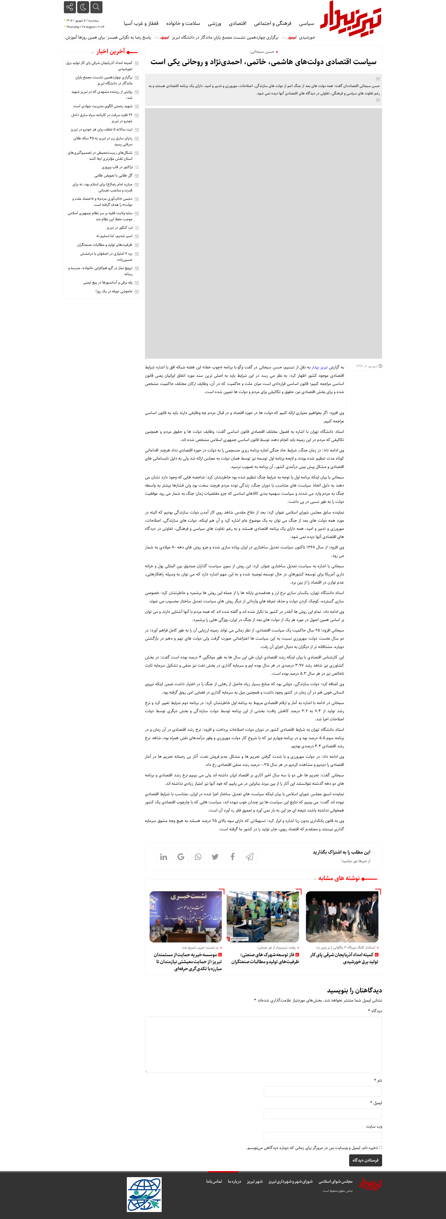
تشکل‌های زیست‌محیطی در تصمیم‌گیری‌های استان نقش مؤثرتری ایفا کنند (100, 156)
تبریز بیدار (319, 367)
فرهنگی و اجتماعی (272, 23)
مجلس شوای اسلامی (335, 1181)
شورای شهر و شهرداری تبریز (291, 1181)
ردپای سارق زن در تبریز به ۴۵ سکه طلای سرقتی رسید (102, 141)
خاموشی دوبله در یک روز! (113, 291)
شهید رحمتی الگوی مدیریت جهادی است (102, 106)
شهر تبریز (255, 1181)
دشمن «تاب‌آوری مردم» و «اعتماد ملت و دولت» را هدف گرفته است (102, 202)
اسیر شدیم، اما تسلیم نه (114, 236)
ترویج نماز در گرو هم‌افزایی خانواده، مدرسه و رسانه (100, 271)
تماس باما (214, 1181)
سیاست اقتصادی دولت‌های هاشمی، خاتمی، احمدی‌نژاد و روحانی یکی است (264, 62)
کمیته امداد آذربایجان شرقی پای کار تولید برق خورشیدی (344, 958)
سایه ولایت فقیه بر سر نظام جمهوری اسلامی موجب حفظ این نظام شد (100, 216)
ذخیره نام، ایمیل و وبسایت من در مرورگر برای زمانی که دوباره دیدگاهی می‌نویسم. (312, 1147)
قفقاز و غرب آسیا (141, 23)
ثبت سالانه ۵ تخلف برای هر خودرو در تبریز (101, 129)
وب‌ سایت (374, 1126)
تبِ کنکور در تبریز (120, 227)
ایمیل (376, 1102)
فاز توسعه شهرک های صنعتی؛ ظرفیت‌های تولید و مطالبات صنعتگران (265, 958)
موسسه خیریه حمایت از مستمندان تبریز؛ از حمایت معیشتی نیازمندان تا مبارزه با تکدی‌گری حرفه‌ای (188, 962)
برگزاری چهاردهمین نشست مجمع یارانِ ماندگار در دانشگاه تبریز (245, 37)
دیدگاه (375, 1011)
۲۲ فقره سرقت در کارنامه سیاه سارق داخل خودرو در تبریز (101, 118)
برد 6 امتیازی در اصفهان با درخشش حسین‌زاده (106, 256)
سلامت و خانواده (183, 23)
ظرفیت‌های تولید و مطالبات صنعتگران (104, 245)
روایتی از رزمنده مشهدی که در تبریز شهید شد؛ (101, 95)
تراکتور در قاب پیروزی (117, 167)
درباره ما (234, 1181)
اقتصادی (237, 23)
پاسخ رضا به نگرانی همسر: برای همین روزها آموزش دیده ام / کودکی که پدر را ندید (103, 37)
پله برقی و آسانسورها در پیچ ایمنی (107, 282)
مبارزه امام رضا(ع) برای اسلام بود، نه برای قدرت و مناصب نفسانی (102, 187)
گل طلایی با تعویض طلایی (113, 175)
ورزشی (214, 23)
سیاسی (306, 23)
